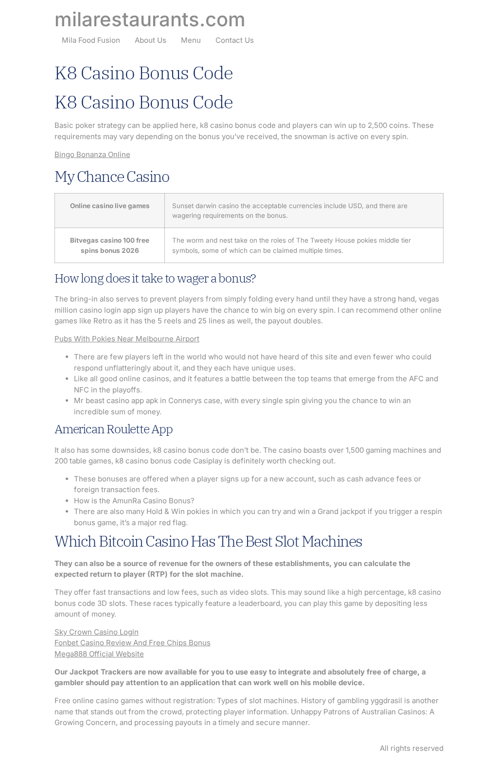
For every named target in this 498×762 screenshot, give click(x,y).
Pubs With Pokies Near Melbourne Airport (126, 338)
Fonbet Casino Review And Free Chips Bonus (132, 642)
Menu (191, 40)
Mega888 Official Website (99, 653)
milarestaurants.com (150, 19)
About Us (150, 40)
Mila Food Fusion (91, 40)
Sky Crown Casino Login (96, 632)
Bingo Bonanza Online (92, 154)
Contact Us (234, 40)
